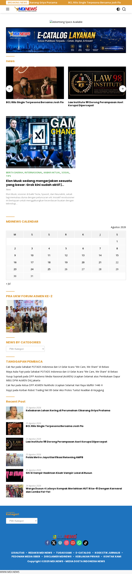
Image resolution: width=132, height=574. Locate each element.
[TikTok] (85, 543)
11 (49, 255)
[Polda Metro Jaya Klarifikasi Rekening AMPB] (14, 459)
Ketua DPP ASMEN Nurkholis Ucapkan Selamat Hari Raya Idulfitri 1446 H (62, 385)
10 (32, 255)
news (8, 189)
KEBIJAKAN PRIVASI (87, 556)
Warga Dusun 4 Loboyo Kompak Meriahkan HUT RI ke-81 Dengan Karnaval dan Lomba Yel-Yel (74, 490)
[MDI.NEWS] (26, 9)
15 (117, 255)
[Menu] (8, 9)
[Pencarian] (124, 9)
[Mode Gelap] (118, 9)
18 (49, 262)
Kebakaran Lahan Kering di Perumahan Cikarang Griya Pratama (68, 410)
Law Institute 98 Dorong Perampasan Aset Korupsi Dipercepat (95, 104)
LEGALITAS (17, 552)
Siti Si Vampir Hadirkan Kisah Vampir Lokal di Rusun (59, 472)
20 (83, 262)
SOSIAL (65, 172)
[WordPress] (60, 543)
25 (49, 269)
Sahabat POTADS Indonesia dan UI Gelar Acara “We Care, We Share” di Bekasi (65, 366)
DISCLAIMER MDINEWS (58, 556)
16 (15, 262)
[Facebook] (47, 543)
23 (15, 269)
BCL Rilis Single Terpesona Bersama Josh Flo (85, 2)
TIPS (8, 175)
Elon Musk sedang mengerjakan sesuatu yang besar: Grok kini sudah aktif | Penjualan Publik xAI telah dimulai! (39, 185)
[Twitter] (54, 543)
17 (32, 262)
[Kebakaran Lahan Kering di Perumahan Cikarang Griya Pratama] (14, 413)
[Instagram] (66, 543)
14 (100, 255)
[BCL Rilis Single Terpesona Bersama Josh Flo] (35, 83)
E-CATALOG (83, 552)
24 (32, 269)
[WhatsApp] (79, 543)
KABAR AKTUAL (52, 172)
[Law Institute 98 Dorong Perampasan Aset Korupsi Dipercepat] (97, 83)
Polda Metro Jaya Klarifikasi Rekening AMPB (54, 457)
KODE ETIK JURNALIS (107, 552)
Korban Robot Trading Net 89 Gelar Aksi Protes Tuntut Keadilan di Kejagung (61, 390)
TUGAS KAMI (64, 552)
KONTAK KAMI (112, 556)
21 (100, 262)
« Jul (8, 283)
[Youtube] (73, 543)
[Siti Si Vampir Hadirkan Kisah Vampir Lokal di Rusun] (14, 475)
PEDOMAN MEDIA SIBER (26, 556)
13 (83, 255)
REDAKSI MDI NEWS (40, 552)
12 (66, 255)
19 (66, 262)
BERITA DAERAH (14, 172)
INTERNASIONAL (33, 172)
